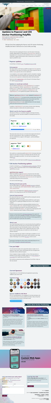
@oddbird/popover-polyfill (30, 64)
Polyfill (17, 39)
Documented (37, 394)
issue (14, 157)
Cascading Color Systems (44, 392)
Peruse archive (38, 380)
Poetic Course (20, 1)
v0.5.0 (20, 166)
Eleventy (47, 390)
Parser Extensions (27, 214)
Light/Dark (46, 3)
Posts (40, 5)
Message (5, 387)
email (18, 378)
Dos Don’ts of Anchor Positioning (11, 314)
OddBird (47, 399)
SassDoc (47, 394)
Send (4, 395)
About (43, 5)
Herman (42, 394)
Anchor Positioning (10, 39)
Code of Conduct (46, 398)
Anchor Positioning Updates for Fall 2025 (12, 337)
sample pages (41, 395)
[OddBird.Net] (6, 5)
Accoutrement (35, 392)
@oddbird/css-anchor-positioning (30, 166)
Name (4, 384)
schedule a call (10, 378)
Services (23, 5)
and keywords (28, 185)
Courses (31, 5)
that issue (27, 236)
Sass (31, 392)
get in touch (12, 257)
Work (27, 5)
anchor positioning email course (23, 242)
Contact (47, 5)
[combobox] (37, 4)
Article (48, 8)
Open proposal (18, 80)
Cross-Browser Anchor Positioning (35, 314)
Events (36, 5)
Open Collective (35, 255)
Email (16, 384)
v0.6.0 (22, 64)
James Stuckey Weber (6, 38)
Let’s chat (23, 361)
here (21, 180)
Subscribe (30, 386)
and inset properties (31, 190)
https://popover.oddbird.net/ (34, 160)
